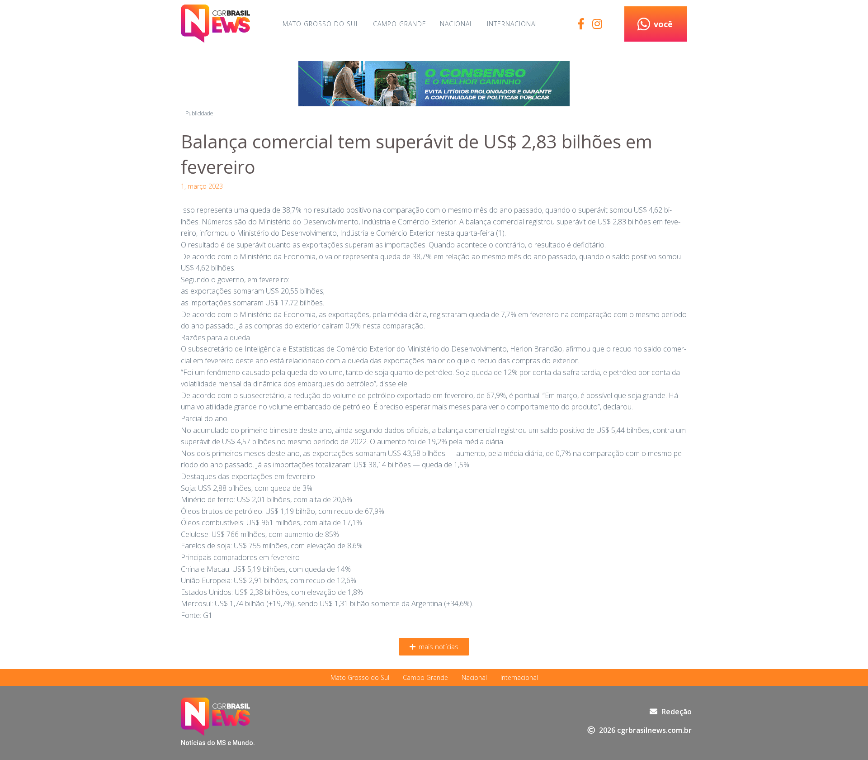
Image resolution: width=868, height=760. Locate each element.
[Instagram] (597, 23)
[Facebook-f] (580, 23)
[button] (434, 647)
